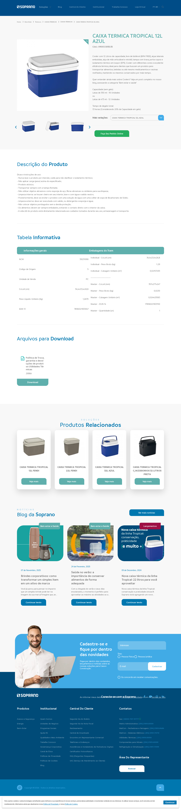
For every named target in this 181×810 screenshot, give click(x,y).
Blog (60, 7)
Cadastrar (157, 666)
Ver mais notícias (146, 512)
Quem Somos (46, 719)
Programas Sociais (48, 728)
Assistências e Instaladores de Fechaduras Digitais (91, 746)
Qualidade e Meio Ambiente (52, 737)
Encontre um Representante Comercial (87, 737)
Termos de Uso (158, 697)
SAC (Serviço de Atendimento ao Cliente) (87, 760)
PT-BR (155, 7)
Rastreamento (76, 728)
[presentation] (16, 126)
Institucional (98, 7)
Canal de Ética (46, 751)
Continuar (170, 802)
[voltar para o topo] (160, 787)
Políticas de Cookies (49, 760)
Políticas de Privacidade (50, 756)
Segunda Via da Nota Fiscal (81, 723)
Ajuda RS (44, 733)
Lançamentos (150, 526)
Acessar (132, 768)
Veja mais (33, 481)
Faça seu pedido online (112, 133)
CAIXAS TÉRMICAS (51, 22)
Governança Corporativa (50, 746)
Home (19, 22)
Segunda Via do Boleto (80, 719)
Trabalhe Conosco (120, 7)
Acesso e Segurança (25, 719)
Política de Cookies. (71, 804)
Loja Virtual (140, 7)
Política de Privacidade (131, 697)
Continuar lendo (33, 602)
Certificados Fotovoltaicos (81, 751)
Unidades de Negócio (49, 723)
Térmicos (38, 22)
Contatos (125, 708)
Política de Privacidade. (51, 804)
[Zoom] (86, 42)
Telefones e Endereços (80, 742)
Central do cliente (81, 708)
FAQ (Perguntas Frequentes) (82, 756)
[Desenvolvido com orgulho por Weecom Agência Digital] (19, 787)
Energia (20, 723)
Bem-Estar (28, 22)
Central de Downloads (79, 733)
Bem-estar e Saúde (49, 526)
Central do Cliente (77, 7)
